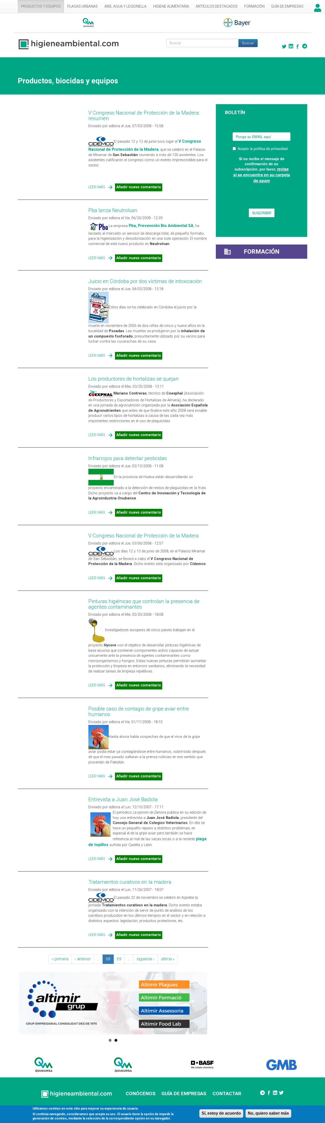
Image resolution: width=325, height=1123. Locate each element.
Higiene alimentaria (171, 6)
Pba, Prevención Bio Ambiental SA (161, 225)
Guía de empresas (287, 6)
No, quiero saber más (268, 1113)
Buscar (248, 43)
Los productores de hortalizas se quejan (133, 379)
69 (119, 959)
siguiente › (146, 959)
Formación (254, 6)
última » (167, 959)
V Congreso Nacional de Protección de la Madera (143, 536)
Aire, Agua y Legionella (125, 6)
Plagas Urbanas (82, 6)
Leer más (96, 187)
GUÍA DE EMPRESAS (183, 1093)
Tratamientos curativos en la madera (129, 882)
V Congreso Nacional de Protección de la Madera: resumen (144, 115)
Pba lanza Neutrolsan (112, 210)
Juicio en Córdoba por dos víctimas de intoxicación (145, 281)
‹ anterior (83, 959)
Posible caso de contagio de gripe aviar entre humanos (138, 711)
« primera (60, 959)
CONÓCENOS (140, 1093)
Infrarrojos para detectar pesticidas (127, 458)
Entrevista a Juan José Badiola (123, 799)
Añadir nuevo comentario (138, 187)
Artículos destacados (217, 6)
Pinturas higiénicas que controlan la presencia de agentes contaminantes (144, 604)
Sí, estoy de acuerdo (221, 1113)
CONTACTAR (227, 1093)
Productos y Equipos (41, 6)
